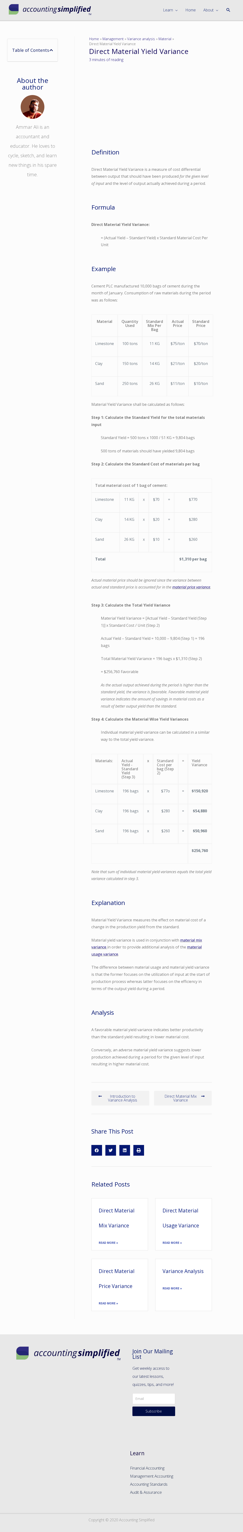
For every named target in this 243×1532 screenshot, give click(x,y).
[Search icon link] (228, 10)
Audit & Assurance (146, 1492)
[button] (120, 1098)
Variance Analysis (183, 1271)
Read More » (108, 1243)
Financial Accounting (147, 1468)
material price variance (191, 587)
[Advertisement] (32, 267)
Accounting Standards (149, 1484)
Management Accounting (151, 1476)
